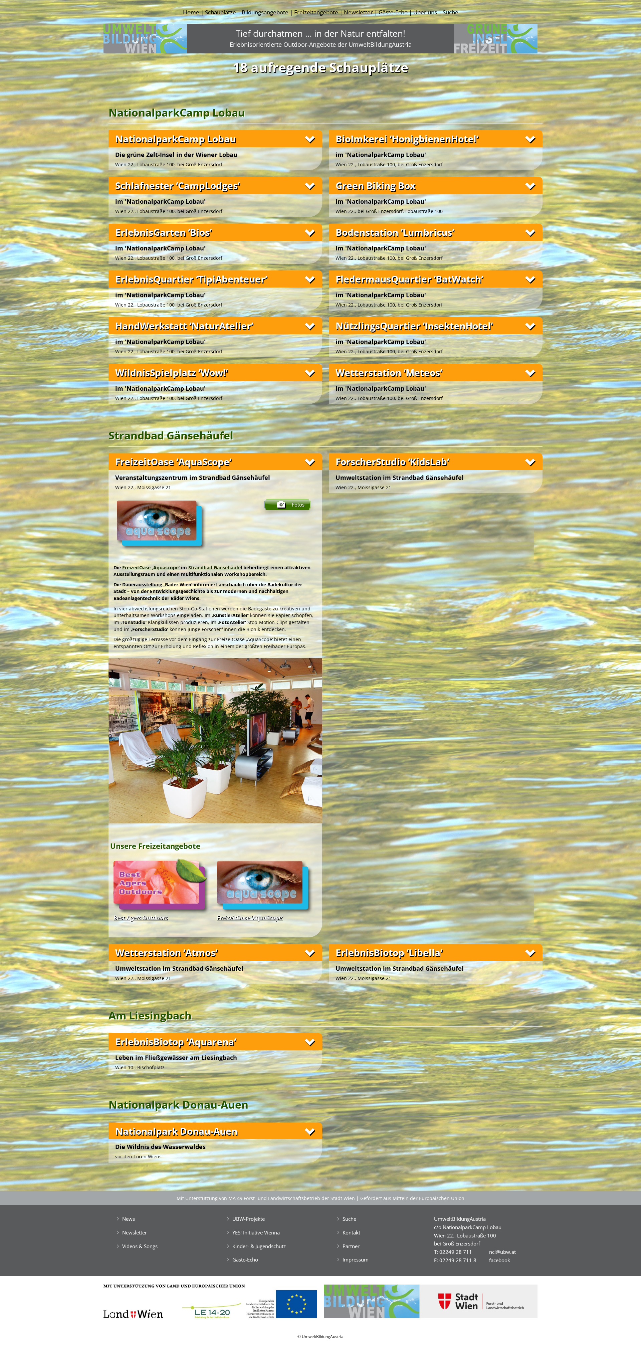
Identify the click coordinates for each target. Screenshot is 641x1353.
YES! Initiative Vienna (256, 1232)
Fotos (298, 504)
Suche (450, 12)
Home (191, 12)
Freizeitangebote (316, 12)
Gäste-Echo (393, 12)
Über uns (425, 12)
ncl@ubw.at (502, 1251)
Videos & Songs (140, 1246)
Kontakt (351, 1232)
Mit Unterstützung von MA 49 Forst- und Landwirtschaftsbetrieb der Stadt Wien (266, 1198)
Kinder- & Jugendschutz (259, 1246)
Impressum (356, 1259)
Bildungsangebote (265, 12)
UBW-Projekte (248, 1218)
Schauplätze (220, 12)
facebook (499, 1260)
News (128, 1218)
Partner (351, 1246)
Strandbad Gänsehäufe (214, 567)
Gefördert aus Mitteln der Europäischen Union (412, 1198)
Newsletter (358, 12)
